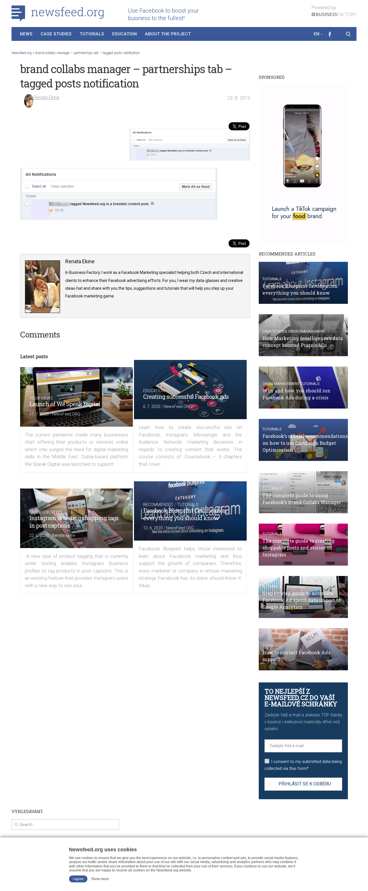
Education (124, 34)
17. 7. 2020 (39, 414)
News (26, 34)
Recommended (158, 504)
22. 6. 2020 (39, 535)
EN (316, 34)
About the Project (168, 34)
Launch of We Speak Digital (64, 404)
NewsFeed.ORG (66, 414)
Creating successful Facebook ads (186, 396)
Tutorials (92, 34)
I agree (78, 879)
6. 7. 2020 (151, 406)
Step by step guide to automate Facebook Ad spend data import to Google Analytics (301, 600)
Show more (100, 879)
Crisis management (306, 331)
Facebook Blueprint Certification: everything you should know (185, 514)
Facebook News (45, 512)
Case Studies (56, 34)
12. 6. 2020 (153, 528)
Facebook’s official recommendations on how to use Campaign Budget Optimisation (305, 443)
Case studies (274, 331)
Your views (41, 398)
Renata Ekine (46, 97)
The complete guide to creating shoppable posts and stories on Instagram (298, 548)
